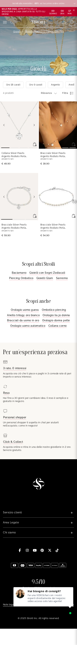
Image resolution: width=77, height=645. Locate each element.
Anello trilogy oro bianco (23, 315)
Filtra (65, 93)
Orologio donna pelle (56, 320)
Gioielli (17, 31)
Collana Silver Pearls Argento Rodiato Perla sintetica (13, 155)
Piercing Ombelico (21, 278)
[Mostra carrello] (72, 22)
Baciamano (19, 272)
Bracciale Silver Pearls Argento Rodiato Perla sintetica (52, 155)
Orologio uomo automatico (27, 325)
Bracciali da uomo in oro (23, 320)
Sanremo (62, 278)
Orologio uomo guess (25, 309)
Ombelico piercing (54, 309)
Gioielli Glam (44, 278)
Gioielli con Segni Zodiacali (47, 272)
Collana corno (57, 325)
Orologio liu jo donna (56, 315)
